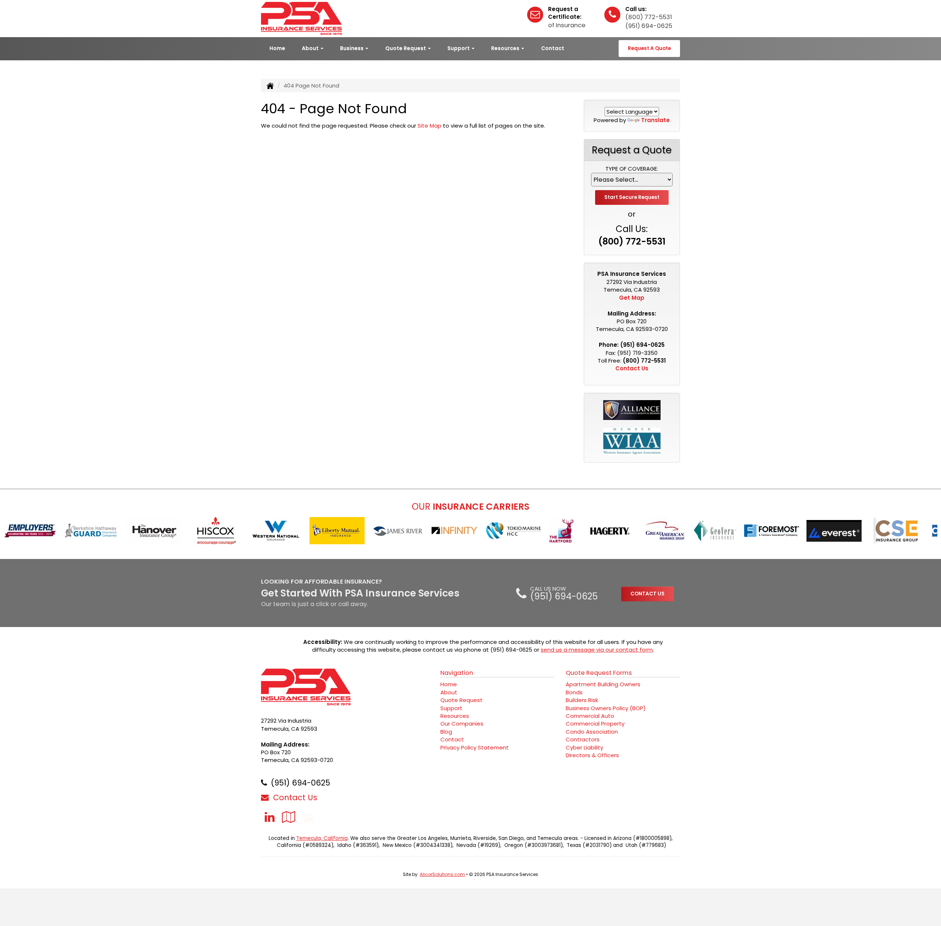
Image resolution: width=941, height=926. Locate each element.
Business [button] (352, 48)
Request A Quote (649, 48)
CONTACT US (647, 593)
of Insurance (567, 25)
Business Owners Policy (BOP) (606, 708)
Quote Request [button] (406, 48)
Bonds (574, 692)
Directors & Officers (592, 755)
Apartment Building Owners (603, 684)
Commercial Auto (590, 716)
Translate (655, 120)
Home (277, 48)
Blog (446, 732)
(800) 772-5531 (648, 17)
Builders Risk (582, 700)
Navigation (456, 673)
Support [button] (459, 48)
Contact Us (631, 368)
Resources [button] (505, 48)
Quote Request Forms (599, 673)
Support (451, 708)
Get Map (631, 298)
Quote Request (461, 700)
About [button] (311, 48)
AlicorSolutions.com (442, 874)
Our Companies (461, 723)
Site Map (429, 125)
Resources (454, 716)
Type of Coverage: (631, 168)
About (448, 692)
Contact (552, 48)
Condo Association (592, 732)
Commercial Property (595, 723)
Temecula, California (322, 838)
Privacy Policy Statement (474, 747)
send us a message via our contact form (597, 649)
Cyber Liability (584, 747)
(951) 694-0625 (648, 26)
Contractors (583, 739)
